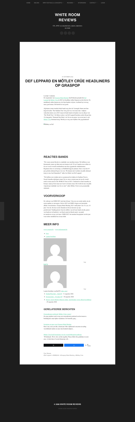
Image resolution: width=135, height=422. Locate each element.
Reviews (70, 3)
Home (28, 3)
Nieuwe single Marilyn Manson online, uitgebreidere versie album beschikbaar (68, 300)
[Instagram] (69, 33)
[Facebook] (61, 33)
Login (103, 3)
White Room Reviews (67, 17)
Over (47, 233)
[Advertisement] (67, 55)
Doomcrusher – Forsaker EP (54, 297)
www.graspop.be (49, 229)
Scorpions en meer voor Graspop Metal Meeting (57, 324)
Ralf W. (46, 264)
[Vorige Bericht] (2, 211)
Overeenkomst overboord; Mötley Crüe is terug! (57, 314)
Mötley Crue (54, 100)
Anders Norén (72, 408)
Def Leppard (48, 355)
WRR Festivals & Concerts (52, 3)
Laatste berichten (51, 236)
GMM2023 (56, 355)
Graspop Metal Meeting (62, 98)
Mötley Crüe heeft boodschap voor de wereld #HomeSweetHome (63, 334)
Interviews (82, 3)
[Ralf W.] (67, 249)
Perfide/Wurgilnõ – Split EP (54, 294)
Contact (93, 3)
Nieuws (36, 3)
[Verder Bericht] (133, 211)
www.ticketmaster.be (61, 229)
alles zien (64, 291)
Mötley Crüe (47, 119)
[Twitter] (65, 33)
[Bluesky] (73, 33)
